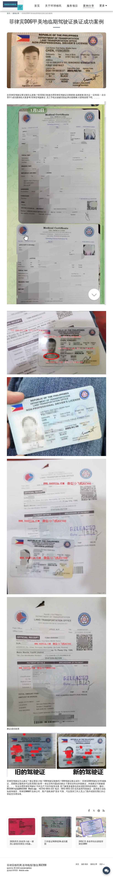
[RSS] (103, 810)
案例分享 (16, 13)
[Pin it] (98, 810)
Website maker (24, 870)
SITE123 (15, 870)
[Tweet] (94, 810)
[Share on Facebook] (89, 810)
